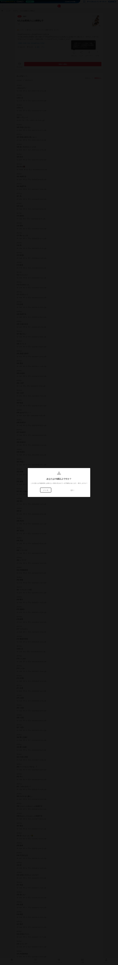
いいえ (46, 490)
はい (72, 490)
